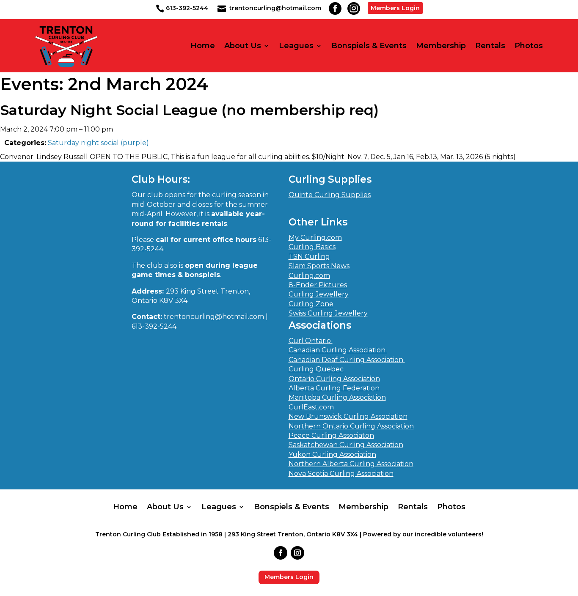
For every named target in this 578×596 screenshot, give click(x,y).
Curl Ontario (311, 341)
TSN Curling (309, 257)
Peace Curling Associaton (331, 435)
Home (202, 45)
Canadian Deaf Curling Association (347, 360)
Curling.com (309, 276)
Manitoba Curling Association (337, 397)
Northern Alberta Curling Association (351, 464)
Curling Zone (311, 304)
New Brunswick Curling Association (348, 416)
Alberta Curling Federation (334, 388)
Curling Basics (312, 247)
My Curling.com (315, 237)
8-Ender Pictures (318, 285)
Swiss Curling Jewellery (328, 313)
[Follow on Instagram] (297, 553)
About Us (242, 45)
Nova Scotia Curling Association (341, 474)
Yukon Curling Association (332, 454)
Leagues (296, 45)
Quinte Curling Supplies (330, 195)
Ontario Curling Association (334, 379)
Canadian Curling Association (338, 350)
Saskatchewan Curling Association (346, 445)
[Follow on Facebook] (280, 553)
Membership (441, 45)
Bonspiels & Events (369, 45)
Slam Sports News (319, 266)
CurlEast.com (311, 407)
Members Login (395, 8)
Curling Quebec (316, 369)
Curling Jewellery (319, 294)
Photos (529, 45)
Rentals (490, 45)
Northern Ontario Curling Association (351, 426)
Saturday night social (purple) (98, 143)
